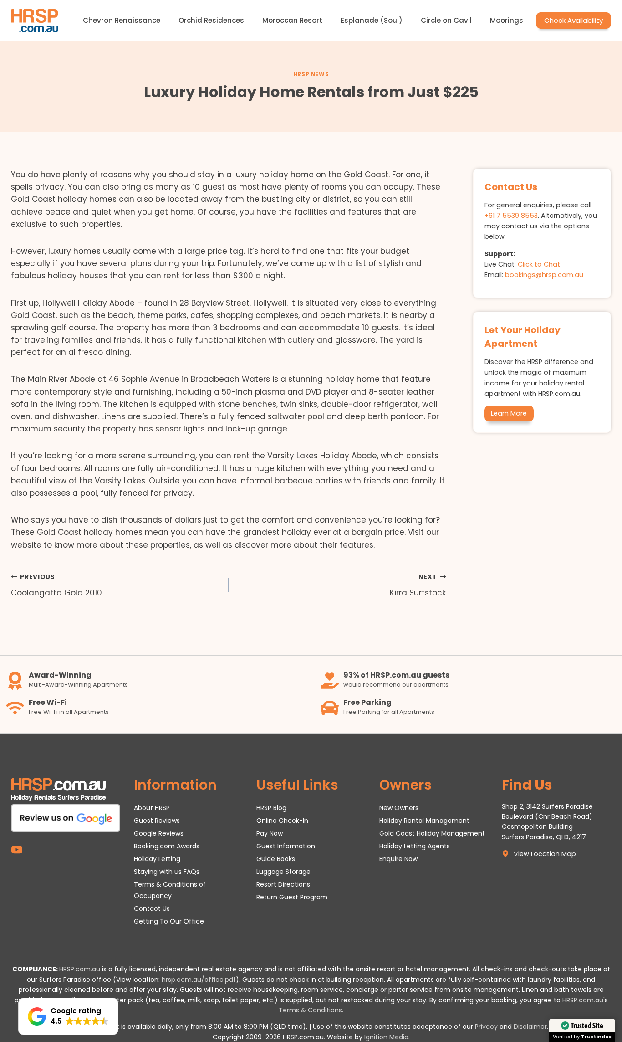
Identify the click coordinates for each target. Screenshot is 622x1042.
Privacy (486, 1026)
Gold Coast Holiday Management (432, 833)
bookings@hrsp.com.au (544, 274)
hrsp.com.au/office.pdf (199, 979)
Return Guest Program (291, 897)
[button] (68, 1016)
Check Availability (573, 20)
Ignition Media (386, 1037)
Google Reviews (159, 833)
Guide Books (275, 858)
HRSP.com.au (79, 969)
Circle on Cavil (446, 20)
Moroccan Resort (292, 20)
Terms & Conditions (310, 1010)
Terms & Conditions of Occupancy (170, 890)
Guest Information (285, 846)
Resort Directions (283, 884)
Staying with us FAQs (166, 871)
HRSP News (311, 74)
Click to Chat (539, 264)
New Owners (398, 807)
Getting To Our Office (169, 921)
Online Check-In (282, 820)
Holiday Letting (157, 858)
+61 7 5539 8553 (511, 215)
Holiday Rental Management (424, 820)
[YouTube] (16, 850)
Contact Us (152, 908)
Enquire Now (398, 858)
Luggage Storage (283, 871)
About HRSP (152, 807)
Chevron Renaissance (121, 20)
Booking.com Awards (166, 846)
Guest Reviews (157, 820)
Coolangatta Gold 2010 (56, 585)
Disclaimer (530, 1026)
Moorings (506, 20)
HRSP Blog (271, 807)
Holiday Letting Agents (414, 846)
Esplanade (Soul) (372, 20)
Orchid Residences (211, 20)
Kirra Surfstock (418, 585)
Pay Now (269, 833)
